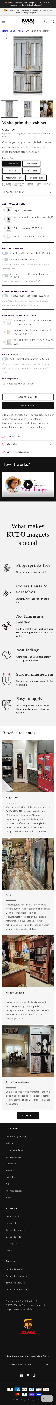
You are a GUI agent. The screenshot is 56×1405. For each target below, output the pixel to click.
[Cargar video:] (28, 484)
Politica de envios (14, 1269)
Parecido (10, 1170)
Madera (9, 1197)
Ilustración (11, 1163)
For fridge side (36, 177)
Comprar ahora (28, 405)
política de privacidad (16, 1289)
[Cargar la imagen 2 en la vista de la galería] (27, 108)
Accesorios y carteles (16, 1136)
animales (10, 1143)
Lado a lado (11, 1223)
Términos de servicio (16, 1282)
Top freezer (31, 170)
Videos (9, 1250)
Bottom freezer (13, 177)
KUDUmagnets (23, 1399)
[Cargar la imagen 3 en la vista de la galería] (46, 108)
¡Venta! (20, 30)
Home (5, 30)
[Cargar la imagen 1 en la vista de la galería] (9, 108)
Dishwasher (31, 163)
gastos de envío (24, 134)
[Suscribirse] (46, 1364)
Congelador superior (16, 1230)
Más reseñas (28, 1115)
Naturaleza (11, 1177)
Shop (12, 30)
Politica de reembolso (16, 1276)
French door (12, 163)
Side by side (12, 170)
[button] (3, 21)
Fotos (8, 1184)
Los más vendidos (14, 1150)
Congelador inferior (15, 1236)
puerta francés (13, 1216)
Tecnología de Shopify (35, 1399)
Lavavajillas (11, 1243)
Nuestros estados (14, 1190)
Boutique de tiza (14, 1157)
